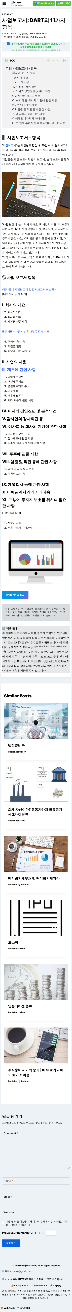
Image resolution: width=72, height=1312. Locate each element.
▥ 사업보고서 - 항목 (23, 68)
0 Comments (39, 37)
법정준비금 (16, 746)
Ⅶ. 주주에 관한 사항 (24, 104)
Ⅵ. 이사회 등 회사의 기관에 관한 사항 (34, 100)
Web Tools (9, 1308)
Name (8, 1180)
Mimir (22, 820)
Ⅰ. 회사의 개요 (20, 77)
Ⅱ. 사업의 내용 (20, 82)
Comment (11, 1133)
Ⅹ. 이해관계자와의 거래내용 (28, 118)
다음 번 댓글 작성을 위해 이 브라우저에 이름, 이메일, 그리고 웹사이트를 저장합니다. (37, 1223)
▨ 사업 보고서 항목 (23, 73)
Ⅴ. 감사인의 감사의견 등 (26, 95)
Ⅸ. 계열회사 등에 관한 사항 (28, 114)
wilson (14, 33)
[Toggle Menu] (4, 3)
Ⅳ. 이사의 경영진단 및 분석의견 (31, 91)
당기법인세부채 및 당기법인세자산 (34, 878)
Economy (7, 14)
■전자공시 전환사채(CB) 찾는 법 (30, 331)
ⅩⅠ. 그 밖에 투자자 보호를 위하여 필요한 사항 (38, 123)
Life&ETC (25, 1308)
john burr (24, 884)
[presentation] (36, 721)
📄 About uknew (38, 1285)
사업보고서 (9, 145)
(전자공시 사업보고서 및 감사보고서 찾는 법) (29, 289)
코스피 (13, 942)
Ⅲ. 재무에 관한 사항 (24, 86)
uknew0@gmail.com (20, 1271)
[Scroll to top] (2, 1301)
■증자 (6, 331)
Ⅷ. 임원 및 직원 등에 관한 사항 (31, 109)
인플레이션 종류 (20, 1006)
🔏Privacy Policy (19, 1285)
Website (9, 1212)
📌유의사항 (55, 1285)
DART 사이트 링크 (15, 594)
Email (8, 1196)
